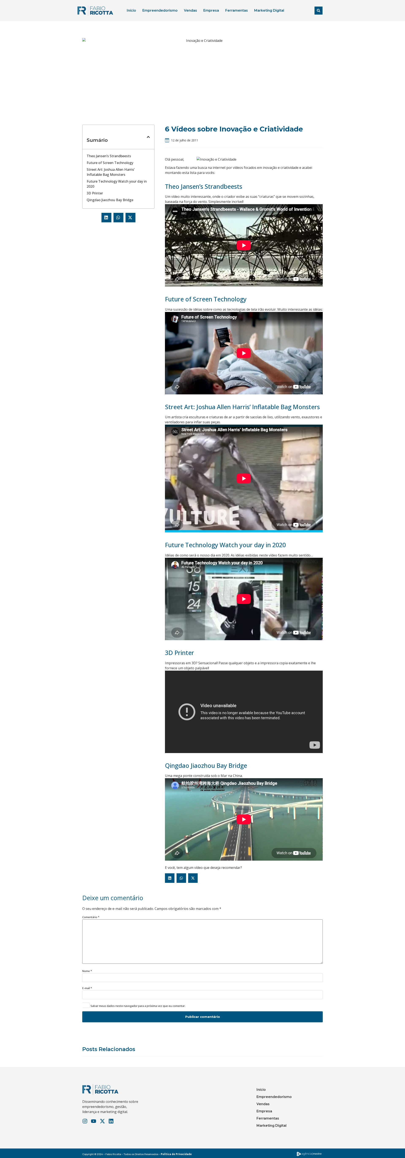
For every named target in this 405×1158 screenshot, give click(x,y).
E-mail (87, 988)
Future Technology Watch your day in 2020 (117, 184)
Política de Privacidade (176, 1154)
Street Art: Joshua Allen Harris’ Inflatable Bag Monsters (111, 172)
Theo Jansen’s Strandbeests (109, 156)
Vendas (190, 10)
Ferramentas (236, 10)
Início (131, 10)
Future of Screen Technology (110, 162)
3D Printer (95, 193)
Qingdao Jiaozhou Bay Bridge (110, 200)
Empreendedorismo (160, 10)
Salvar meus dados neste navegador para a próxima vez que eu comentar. (137, 1006)
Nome (87, 971)
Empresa (211, 10)
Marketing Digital (269, 10)
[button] (318, 10)
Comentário (90, 917)
